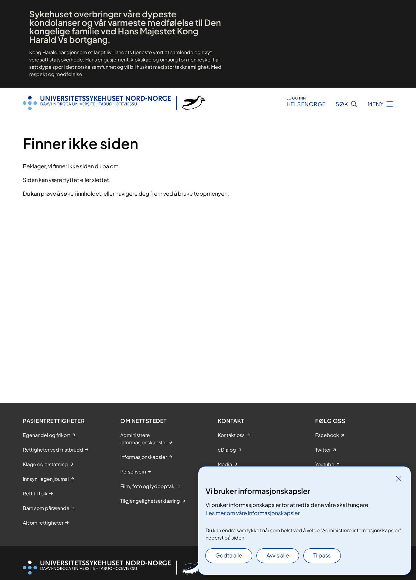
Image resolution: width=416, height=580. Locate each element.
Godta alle (228, 555)
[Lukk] (399, 479)
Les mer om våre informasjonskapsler (253, 512)
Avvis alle (277, 555)
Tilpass (322, 555)
